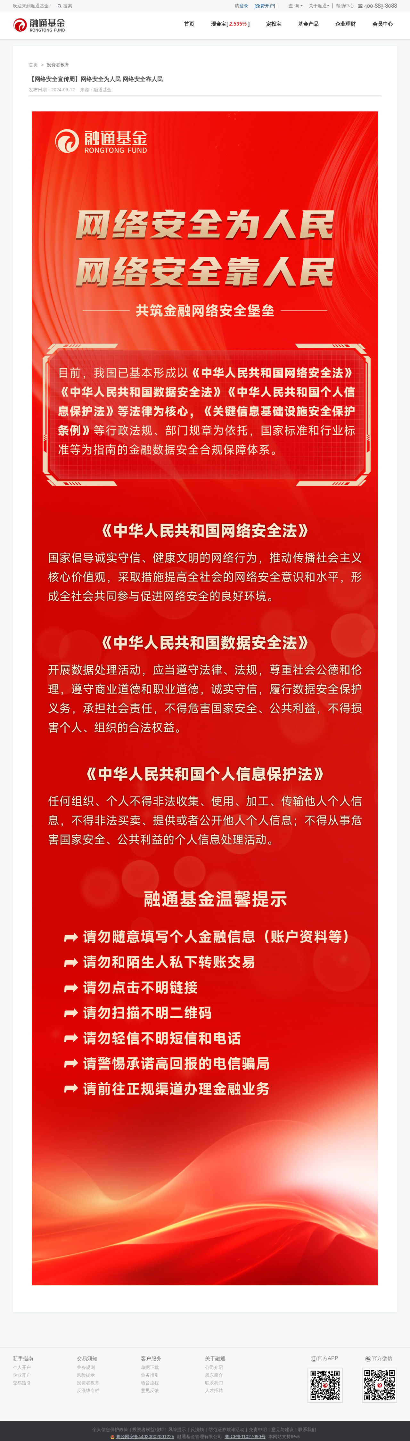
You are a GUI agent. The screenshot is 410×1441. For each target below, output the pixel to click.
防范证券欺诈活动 (226, 1429)
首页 (189, 24)
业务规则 (86, 1367)
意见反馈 (150, 1390)
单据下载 (150, 1367)
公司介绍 (214, 1367)
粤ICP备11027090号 (245, 1436)
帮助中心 (345, 5)
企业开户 (22, 1375)
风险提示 (86, 1375)
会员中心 (383, 24)
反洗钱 (197, 1429)
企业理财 (345, 24)
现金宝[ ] (230, 24)
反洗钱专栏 (88, 1390)
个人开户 (22, 1367)
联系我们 (214, 1382)
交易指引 (22, 1382)
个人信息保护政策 (110, 1429)
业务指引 (150, 1375)
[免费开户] (265, 5)
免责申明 (258, 1429)
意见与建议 (282, 1429)
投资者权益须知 (148, 1429)
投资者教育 (88, 1382)
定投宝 (274, 24)
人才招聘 (214, 1390)
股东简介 (214, 1375)
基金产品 (308, 24)
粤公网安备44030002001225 (145, 1436)
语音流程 (150, 1382)
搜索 (67, 5)
